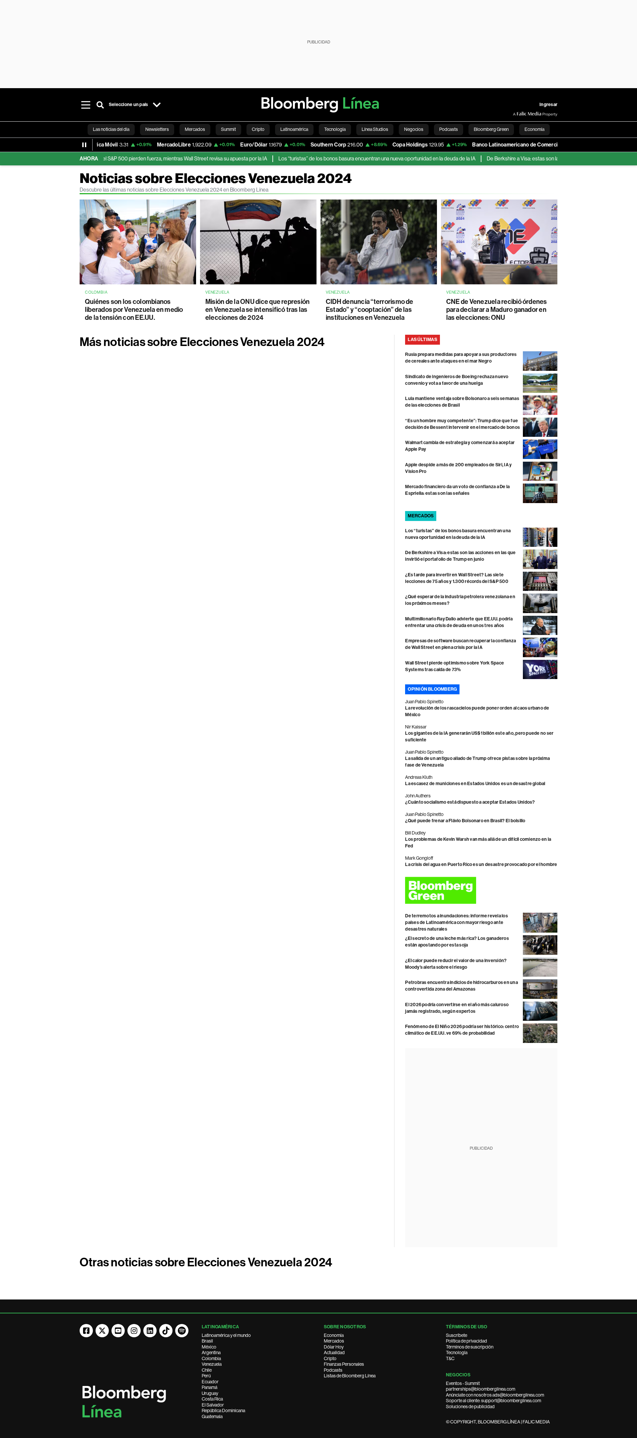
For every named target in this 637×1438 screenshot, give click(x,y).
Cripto (330, 1358)
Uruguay (210, 1393)
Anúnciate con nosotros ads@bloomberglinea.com (495, 1395)
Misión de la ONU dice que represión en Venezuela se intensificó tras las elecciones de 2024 (257, 309)
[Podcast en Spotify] (181, 1330)
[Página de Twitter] (102, 1330)
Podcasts (333, 1370)
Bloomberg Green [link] (491, 129)
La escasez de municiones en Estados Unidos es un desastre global (475, 783)
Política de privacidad (466, 1341)
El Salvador (213, 1405)
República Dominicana (223, 1410)
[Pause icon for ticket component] (84, 145)
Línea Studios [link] (375, 129)
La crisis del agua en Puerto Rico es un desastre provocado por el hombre (481, 864)
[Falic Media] (517, 114)
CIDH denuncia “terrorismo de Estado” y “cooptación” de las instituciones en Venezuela (369, 309)
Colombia (211, 1358)
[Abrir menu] (86, 104)
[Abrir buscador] (100, 104)
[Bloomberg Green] (481, 890)
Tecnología (456, 1352)
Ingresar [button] (548, 104)
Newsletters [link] (157, 129)
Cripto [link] (258, 129)
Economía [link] (534, 129)
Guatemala (212, 1416)
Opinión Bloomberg (432, 689)
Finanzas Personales (344, 1364)
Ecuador (210, 1381)
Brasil (207, 1341)
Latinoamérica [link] (294, 129)
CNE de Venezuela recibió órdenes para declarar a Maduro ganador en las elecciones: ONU (496, 309)
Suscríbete (456, 1335)
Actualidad (334, 1352)
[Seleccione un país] (157, 104)
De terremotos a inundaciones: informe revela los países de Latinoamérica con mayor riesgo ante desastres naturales (456, 922)
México (209, 1347)
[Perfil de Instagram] (134, 1330)
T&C (450, 1358)
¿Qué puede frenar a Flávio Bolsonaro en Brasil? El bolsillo (465, 821)
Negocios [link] (413, 129)
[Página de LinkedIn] (150, 1330)
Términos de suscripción (469, 1347)
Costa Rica (212, 1399)
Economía (334, 1335)
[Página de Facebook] (86, 1330)
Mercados (334, 1341)
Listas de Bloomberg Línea (350, 1375)
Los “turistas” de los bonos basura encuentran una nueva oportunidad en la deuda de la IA (350, 158)
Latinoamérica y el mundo (226, 1335)
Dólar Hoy (334, 1347)
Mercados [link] (195, 129)
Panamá (209, 1387)
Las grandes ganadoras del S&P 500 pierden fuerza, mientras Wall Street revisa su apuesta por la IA (129, 158)
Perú (206, 1375)
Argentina (211, 1352)
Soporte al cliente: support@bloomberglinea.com (493, 1400)
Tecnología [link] (335, 129)
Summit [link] (228, 129)
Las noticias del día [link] (111, 129)
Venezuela (212, 1364)
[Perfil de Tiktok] (166, 1330)
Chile (207, 1370)
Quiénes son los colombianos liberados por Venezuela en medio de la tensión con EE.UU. (134, 309)
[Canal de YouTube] (118, 1330)
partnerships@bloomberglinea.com (480, 1389)
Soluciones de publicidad (470, 1406)
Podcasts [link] (448, 129)
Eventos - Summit (463, 1383)
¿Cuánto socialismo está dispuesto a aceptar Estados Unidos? (470, 802)
